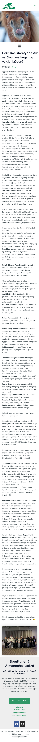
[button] (19, 46)
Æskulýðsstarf (19, 710)
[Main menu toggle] (34, 5)
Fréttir (14, 67)
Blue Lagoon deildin (19, 715)
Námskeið (19, 707)
